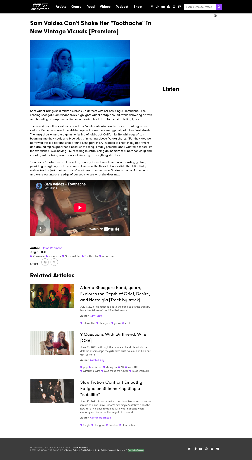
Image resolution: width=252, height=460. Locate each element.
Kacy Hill (132, 367)
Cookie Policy (86, 450)
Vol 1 (127, 323)
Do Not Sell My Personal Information (110, 450)
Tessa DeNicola (140, 371)
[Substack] (174, 7)
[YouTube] (163, 7)
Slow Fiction (129, 425)
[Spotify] (168, 7)
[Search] (219, 7)
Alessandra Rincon (100, 417)
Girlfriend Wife (91, 371)
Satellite (113, 425)
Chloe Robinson (52, 248)
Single (86, 425)
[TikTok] (157, 7)
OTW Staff (96, 316)
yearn (117, 323)
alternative (89, 323)
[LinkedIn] (179, 7)
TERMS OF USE (82, 447)
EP (122, 367)
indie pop (97, 367)
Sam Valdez (72, 256)
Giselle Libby (97, 360)
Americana (109, 256)
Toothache (91, 256)
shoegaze (55, 256)
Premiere (38, 256)
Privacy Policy (72, 450)
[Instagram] (152, 7)
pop (85, 367)
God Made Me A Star (116, 371)
